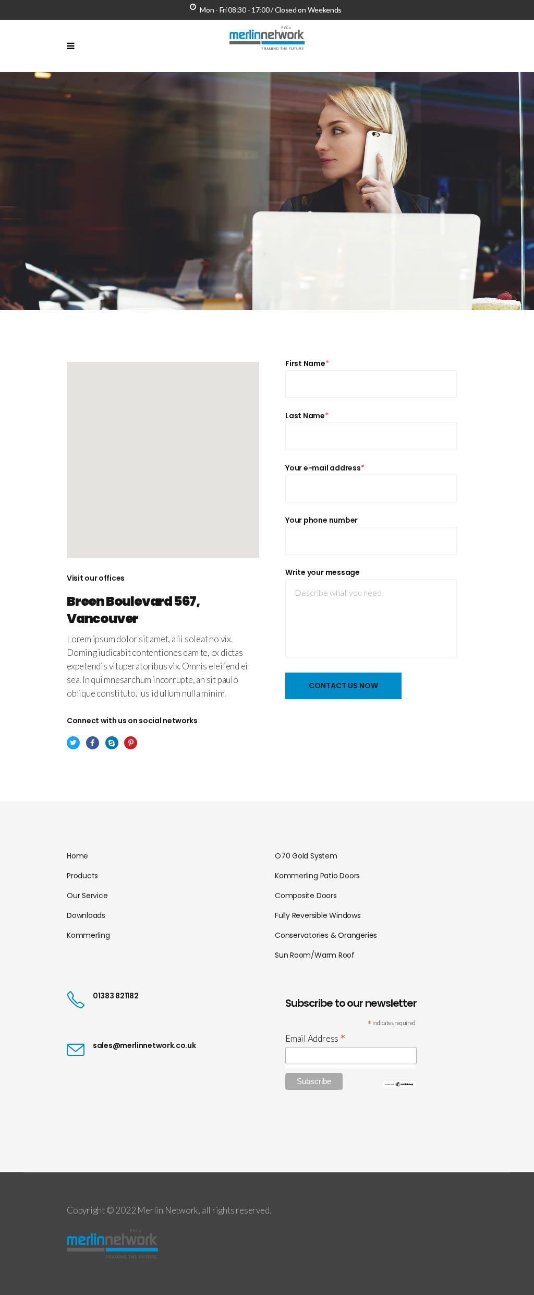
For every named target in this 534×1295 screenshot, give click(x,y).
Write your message (322, 572)
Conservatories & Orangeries (326, 935)
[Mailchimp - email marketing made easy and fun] (399, 1083)
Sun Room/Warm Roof (315, 955)
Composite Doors (306, 895)
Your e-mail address (325, 468)
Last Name (307, 415)
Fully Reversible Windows (318, 915)
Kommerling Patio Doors (317, 875)
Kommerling (88, 935)
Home (77, 856)
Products (82, 875)
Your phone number (321, 520)
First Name (307, 363)
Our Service (87, 895)
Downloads (86, 915)
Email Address (315, 1038)
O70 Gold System (306, 856)
